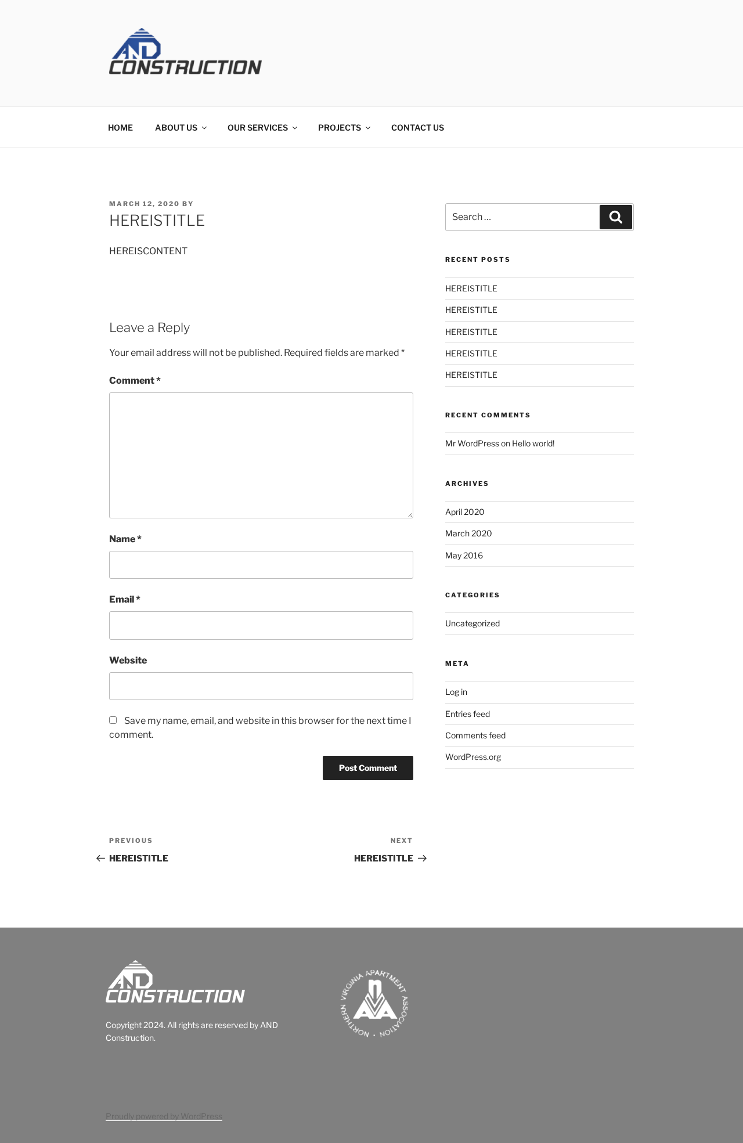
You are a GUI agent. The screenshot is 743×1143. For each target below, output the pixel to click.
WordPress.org (473, 757)
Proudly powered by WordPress (164, 1116)
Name (125, 539)
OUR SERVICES (258, 127)
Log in (456, 692)
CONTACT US (417, 127)
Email (124, 599)
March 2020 (468, 533)
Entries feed (467, 714)
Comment (135, 380)
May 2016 (464, 555)
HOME (120, 127)
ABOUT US (176, 127)
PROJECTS (339, 127)
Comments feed (475, 735)
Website (128, 660)
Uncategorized (472, 623)
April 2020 (465, 512)
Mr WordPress (472, 443)
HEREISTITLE (471, 288)
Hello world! (533, 443)
